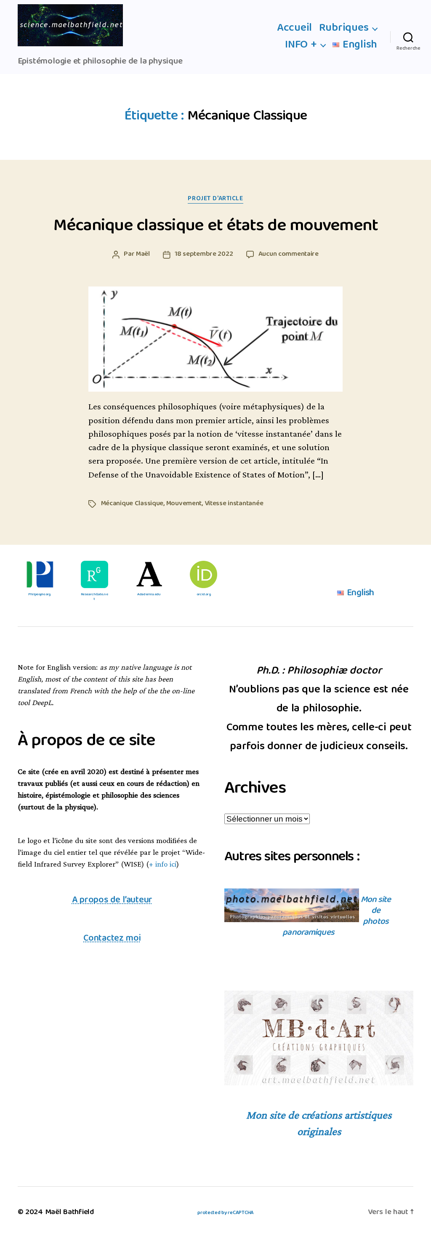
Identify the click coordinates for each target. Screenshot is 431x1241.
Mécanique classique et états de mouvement (215, 226)
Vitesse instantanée (234, 504)
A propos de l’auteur (112, 900)
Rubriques (344, 28)
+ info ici (162, 864)
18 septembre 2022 (204, 254)
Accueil (294, 28)
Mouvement (184, 504)
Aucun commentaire (288, 254)
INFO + (301, 45)
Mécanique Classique (132, 504)
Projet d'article (215, 199)
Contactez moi (112, 939)
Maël (143, 254)
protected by (225, 1213)
